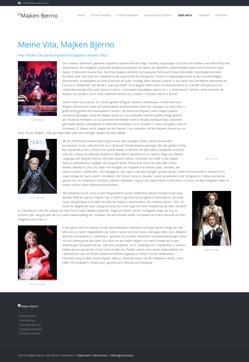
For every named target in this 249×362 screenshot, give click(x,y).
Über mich (185, 15)
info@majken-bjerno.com (36, 3)
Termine (203, 15)
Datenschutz (99, 355)
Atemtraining (101, 15)
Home (81, 15)
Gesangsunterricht (158, 15)
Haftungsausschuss (121, 355)
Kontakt (221, 15)
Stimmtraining (127, 15)
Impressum (83, 355)
